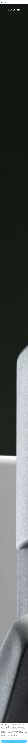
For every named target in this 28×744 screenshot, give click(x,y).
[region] (14, 733)
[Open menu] (26, 2)
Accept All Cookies (14, 741)
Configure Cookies (14, 737)
